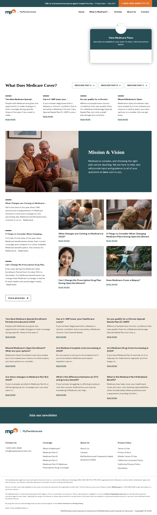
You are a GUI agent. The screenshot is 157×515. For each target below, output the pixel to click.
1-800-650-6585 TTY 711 (135, 3)
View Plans (121, 55)
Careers (84, 452)
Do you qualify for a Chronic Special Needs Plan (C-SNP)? (94, 99)
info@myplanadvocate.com (18, 451)
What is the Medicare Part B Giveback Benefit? (127, 378)
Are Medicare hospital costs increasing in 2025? (78, 349)
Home (81, 12)
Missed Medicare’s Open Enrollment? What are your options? (131, 99)
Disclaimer (122, 468)
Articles (118, 12)
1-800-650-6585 (13, 448)
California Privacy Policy (129, 464)
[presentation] (81, 214)
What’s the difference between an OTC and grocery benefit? (77, 378)
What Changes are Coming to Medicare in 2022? (25, 203)
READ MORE (10, 119)
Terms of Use (124, 448)
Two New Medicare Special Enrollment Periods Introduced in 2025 (21, 99)
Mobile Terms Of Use (127, 456)
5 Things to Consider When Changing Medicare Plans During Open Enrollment (24, 234)
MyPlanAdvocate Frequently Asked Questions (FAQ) (96, 458)
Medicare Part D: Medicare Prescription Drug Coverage (56, 466)
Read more (28, 220)
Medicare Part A (50, 452)
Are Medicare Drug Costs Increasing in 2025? (127, 349)
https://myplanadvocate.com (115, 494)
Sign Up (121, 415)
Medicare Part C (50, 460)
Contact (145, 12)
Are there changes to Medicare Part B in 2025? (26, 378)
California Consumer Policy (130, 460)
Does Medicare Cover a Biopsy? (123, 280)
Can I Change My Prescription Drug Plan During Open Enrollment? (24, 264)
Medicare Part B (50, 456)
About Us (131, 12)
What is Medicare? (51, 448)
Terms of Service (64, 503)
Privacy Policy (124, 452)
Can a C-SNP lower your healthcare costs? (54, 99)
